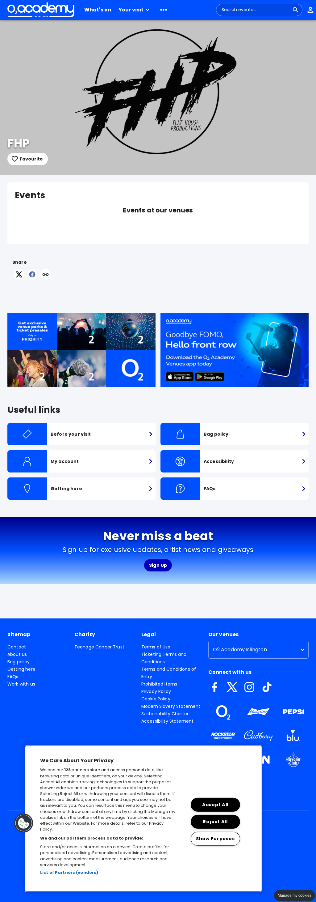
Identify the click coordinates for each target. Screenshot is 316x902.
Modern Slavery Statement (171, 706)
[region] (143, 818)
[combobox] (255, 10)
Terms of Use (156, 647)
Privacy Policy (156, 691)
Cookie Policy (155, 699)
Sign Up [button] (158, 565)
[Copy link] (45, 275)
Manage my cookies (294, 895)
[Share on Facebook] (32, 278)
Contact (16, 647)
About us (17, 654)
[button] (135, 10)
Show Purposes (215, 838)
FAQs (13, 676)
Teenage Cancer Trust (99, 647)
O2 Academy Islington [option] (240, 649)
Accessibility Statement (167, 721)
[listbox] (258, 649)
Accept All (215, 805)
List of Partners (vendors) (69, 872)
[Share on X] (19, 278)
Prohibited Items (159, 684)
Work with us (21, 684)
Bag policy (18, 662)
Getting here (21, 669)
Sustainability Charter (165, 714)
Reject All (215, 822)
